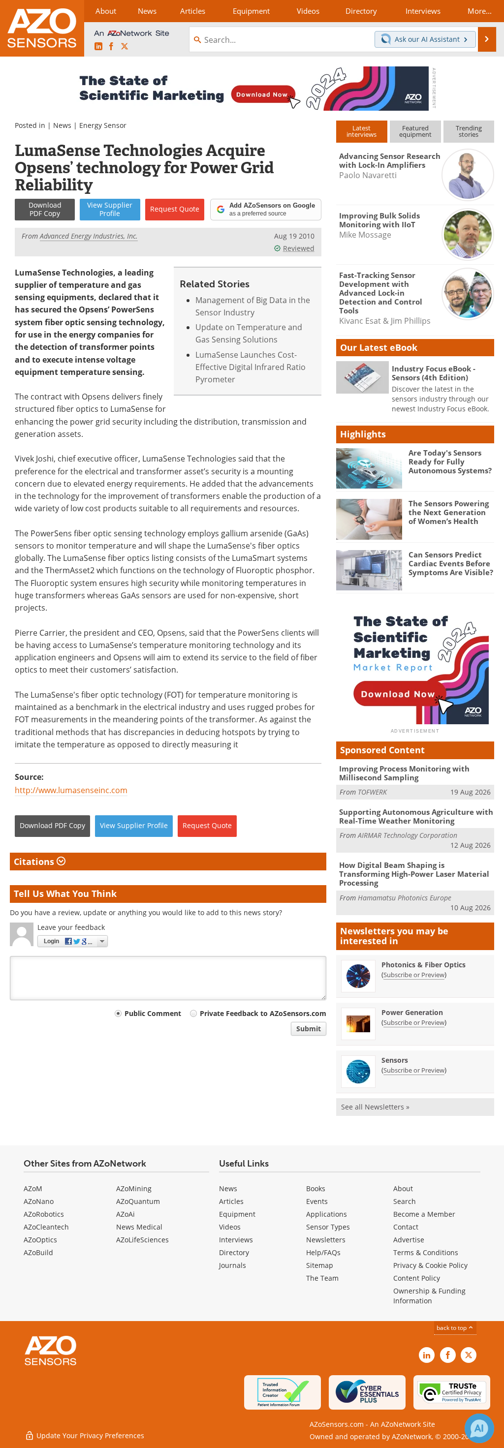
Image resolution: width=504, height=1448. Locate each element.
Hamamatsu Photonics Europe (404, 897)
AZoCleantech (46, 1227)
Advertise (408, 1239)
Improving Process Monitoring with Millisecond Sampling (404, 773)
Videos (230, 1227)
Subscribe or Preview (413, 974)
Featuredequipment (415, 131)
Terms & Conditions (425, 1252)
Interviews (236, 1239)
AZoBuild (38, 1252)
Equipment (237, 1214)
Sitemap (319, 1265)
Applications (326, 1214)
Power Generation (412, 1012)
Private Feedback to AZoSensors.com (263, 1013)
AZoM (33, 1188)
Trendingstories (469, 131)
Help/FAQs (323, 1252)
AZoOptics (40, 1239)
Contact (405, 1227)
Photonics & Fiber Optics (423, 964)
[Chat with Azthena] (479, 1428)
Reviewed (299, 248)
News (62, 125)
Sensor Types (328, 1227)
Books (315, 1188)
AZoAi (125, 1214)
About (403, 1188)
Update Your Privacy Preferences (89, 1435)
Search (404, 1201)
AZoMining (134, 1188)
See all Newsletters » (375, 1106)
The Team (322, 1278)
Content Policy (416, 1278)
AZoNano (39, 1201)
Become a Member (424, 1214)
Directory (234, 1252)
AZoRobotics (44, 1214)
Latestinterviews (361, 131)
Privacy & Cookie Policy (430, 1265)
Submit (308, 1028)
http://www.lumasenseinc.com (71, 790)
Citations (35, 861)
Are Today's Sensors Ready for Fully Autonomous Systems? (450, 461)
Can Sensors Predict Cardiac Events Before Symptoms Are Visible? (451, 563)
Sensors (394, 1060)
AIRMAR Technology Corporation (407, 835)
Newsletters (326, 1239)
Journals (232, 1265)
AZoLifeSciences (142, 1239)
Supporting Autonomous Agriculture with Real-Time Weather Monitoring (416, 816)
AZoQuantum (138, 1201)
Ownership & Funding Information (429, 1295)
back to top (452, 1328)
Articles (231, 1201)
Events (317, 1201)
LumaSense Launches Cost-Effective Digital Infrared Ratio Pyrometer (250, 367)
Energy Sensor (102, 125)
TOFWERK (372, 792)
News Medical (139, 1227)
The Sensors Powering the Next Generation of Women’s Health (449, 512)
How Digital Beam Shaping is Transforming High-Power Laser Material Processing (414, 874)
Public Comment (153, 1013)
